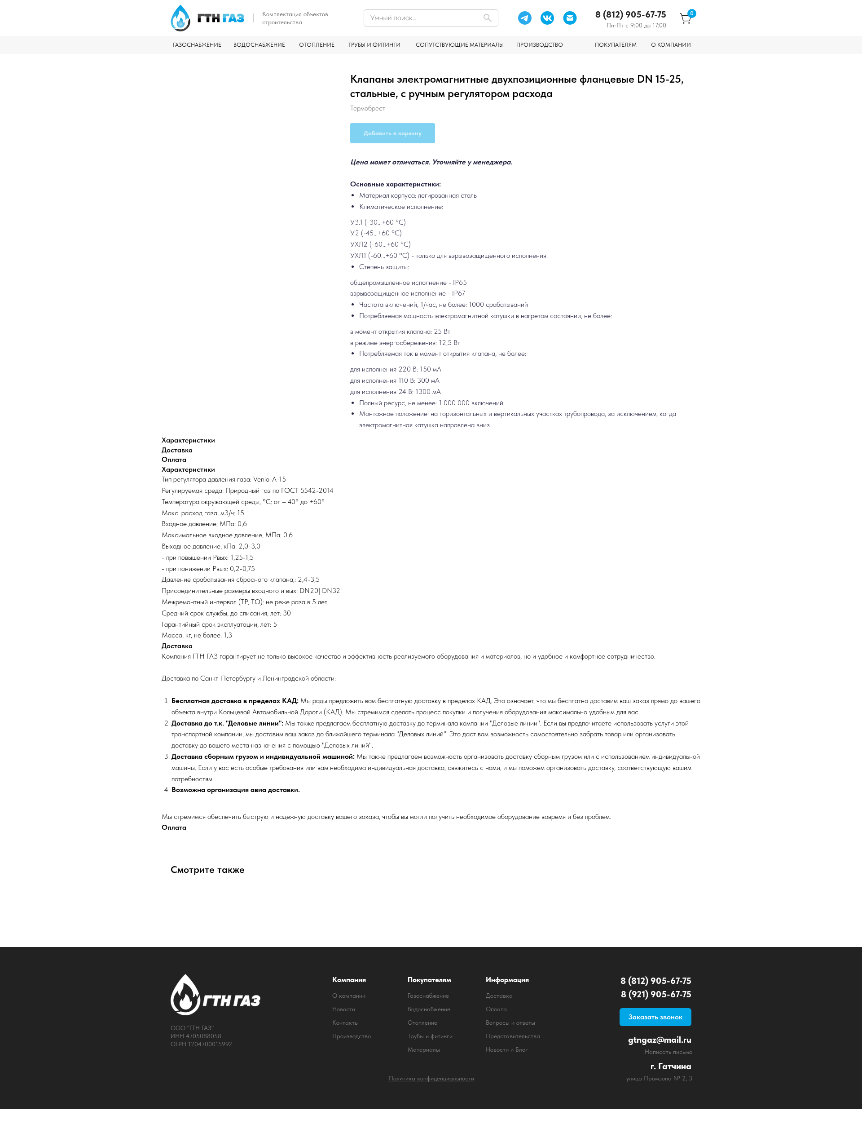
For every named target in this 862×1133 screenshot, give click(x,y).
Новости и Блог (507, 1049)
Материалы (424, 1049)
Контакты (345, 1022)
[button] (655, 1017)
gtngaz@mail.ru (659, 1039)
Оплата (496, 1009)
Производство (351, 1036)
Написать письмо (668, 1051)
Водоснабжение (429, 1009)
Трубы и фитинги (430, 1036)
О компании (348, 995)
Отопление (422, 1022)
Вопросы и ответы (510, 1022)
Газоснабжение (428, 995)
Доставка (499, 995)
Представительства (513, 1036)
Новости (343, 1009)
